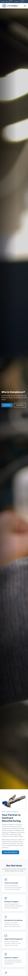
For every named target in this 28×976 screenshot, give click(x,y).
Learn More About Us (10, 852)
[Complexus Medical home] (10, 6)
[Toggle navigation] (25, 6)
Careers (16, 1)
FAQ (7, 1)
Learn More (7, 405)
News (3, 1)
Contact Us (10, 1)
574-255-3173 (23, 1)
